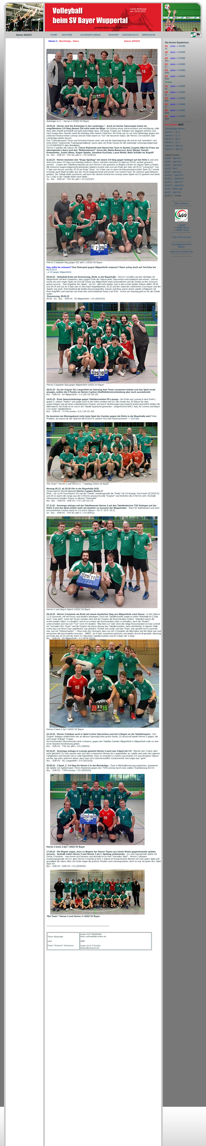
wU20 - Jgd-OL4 (173, 172)
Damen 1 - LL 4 (172, 142)
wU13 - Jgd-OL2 (173, 192)
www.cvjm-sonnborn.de (181, 251)
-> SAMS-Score (181, 227)
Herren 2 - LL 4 (172, 135)
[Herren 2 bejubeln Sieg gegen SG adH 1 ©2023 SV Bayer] (102, 260)
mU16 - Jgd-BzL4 (173, 165)
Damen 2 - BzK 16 (174, 145)
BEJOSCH (51, 269)
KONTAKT (114, 35)
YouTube (135, 418)
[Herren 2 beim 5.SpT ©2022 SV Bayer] (104, 727)
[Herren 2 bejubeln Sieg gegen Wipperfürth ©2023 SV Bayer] (102, 383)
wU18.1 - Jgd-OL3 (174, 175)
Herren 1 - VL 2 (172, 132)
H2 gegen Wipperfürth (60, 272)
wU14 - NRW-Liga (173, 189)
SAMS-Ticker (182, 230)
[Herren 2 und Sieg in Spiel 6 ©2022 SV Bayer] (102, 607)
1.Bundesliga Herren (175, 128)
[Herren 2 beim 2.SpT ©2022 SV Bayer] (97, 844)
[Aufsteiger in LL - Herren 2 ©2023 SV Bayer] (102, 119)
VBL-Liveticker (181, 203)
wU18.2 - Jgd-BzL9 (174, 178)
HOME (53, 35)
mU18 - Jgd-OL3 (173, 161)
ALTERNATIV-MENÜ (90, 35)
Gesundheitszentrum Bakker (181, 245)
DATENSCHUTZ (130, 35)
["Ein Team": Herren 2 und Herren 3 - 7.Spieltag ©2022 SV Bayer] (102, 482)
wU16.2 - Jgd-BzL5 (174, 185)
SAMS (183, 225)
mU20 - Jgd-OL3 (173, 158)
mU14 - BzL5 (171, 168)
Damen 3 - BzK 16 (174, 149)
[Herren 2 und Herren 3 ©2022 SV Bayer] (97, 914)
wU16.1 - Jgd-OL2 (174, 182)
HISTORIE (67, 35)
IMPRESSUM (148, 35)
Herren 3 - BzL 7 (173, 139)
